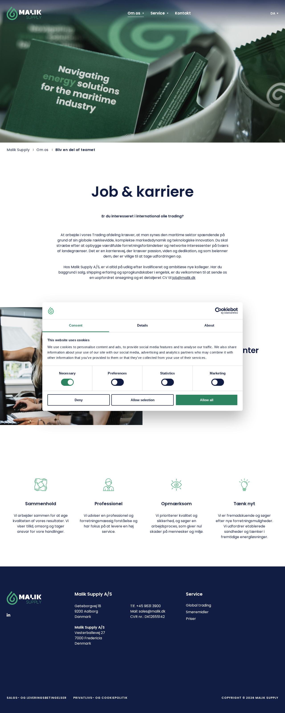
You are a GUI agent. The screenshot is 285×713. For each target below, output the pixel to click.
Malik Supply (18, 149)
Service (158, 13)
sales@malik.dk (152, 611)
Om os (134, 13)
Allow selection (143, 400)
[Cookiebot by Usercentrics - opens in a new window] (218, 310)
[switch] (113, 381)
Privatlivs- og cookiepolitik (100, 698)
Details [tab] (142, 325)
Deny (79, 400)
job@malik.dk (183, 277)
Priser (191, 618)
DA (273, 13)
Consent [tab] (75, 325)
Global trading (198, 605)
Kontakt (183, 13)
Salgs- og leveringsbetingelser (37, 698)
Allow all (206, 400)
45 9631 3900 (149, 606)
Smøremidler (197, 612)
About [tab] (209, 325)
